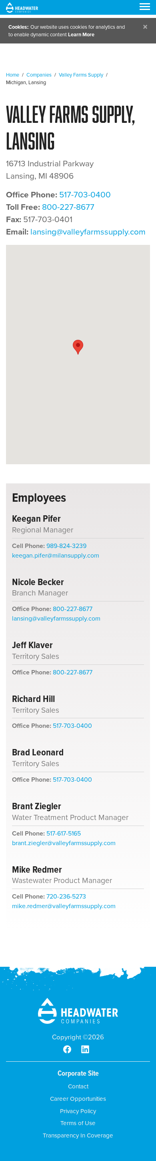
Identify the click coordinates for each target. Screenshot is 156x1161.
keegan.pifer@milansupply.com (55, 555)
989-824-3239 (66, 545)
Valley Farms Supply (81, 75)
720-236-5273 (66, 896)
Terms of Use (78, 1123)
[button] (78, 347)
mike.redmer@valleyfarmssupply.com (64, 906)
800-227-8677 (68, 207)
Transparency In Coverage (78, 1135)
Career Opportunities (78, 1098)
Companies (39, 75)
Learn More (81, 34)
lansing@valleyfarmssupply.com (88, 232)
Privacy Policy (78, 1111)
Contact (78, 1086)
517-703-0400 (85, 195)
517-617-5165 (63, 833)
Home (12, 75)
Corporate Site (78, 1073)
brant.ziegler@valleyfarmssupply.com (64, 843)
